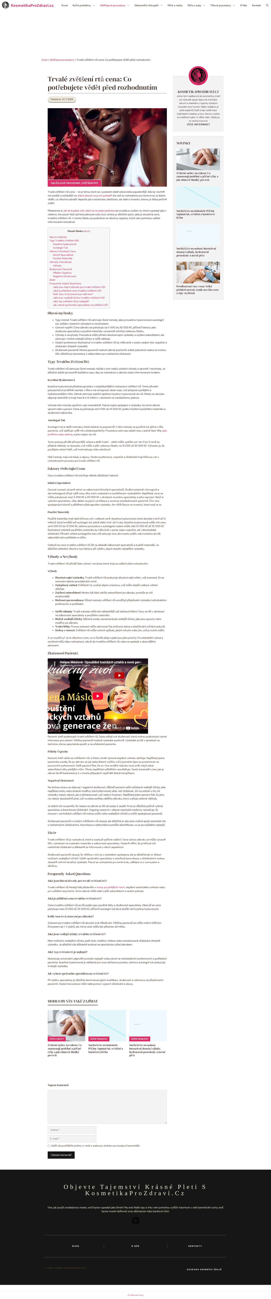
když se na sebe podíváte (100, 210)
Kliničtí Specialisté (63, 255)
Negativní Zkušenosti (64, 276)
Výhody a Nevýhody (60, 262)
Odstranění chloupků (146, 5)
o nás (135, 1246)
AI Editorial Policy (136, 1295)
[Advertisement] (135, 34)
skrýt (86, 231)
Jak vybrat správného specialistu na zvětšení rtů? (80, 305)
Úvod (64, 5)
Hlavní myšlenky (58, 237)
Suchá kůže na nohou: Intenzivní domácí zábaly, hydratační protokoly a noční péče (147, 1050)
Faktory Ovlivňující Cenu (62, 251)
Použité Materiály (62, 258)
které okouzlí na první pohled (94, 195)
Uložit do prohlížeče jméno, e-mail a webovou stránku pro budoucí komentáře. (95, 1145)
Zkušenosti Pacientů (60, 269)
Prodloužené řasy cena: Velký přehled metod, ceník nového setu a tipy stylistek (197, 289)
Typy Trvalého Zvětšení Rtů (64, 240)
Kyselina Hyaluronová (64, 244)
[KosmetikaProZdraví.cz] (5, 5)
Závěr (52, 279)
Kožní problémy (82, 5)
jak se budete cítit (74, 210)
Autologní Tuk (60, 247)
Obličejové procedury (112, 5)
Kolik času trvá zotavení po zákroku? (73, 294)
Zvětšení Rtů (89, 183)
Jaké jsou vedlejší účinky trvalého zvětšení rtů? (79, 297)
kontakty (195, 1246)
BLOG (75, 1246)
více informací (198, 124)
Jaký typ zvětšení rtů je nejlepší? (71, 301)
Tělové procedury (220, 5)
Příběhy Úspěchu (62, 272)
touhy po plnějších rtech (111, 887)
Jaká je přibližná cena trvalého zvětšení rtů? (77, 290)
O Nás (243, 5)
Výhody (57, 265)
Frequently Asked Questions (65, 283)
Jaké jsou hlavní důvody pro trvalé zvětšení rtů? (79, 287)
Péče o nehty (175, 5)
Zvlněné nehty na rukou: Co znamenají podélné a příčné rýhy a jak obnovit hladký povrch (65, 1050)
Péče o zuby (194, 5)
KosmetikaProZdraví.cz (32, 5)
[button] (267, 5)
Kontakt (256, 5)
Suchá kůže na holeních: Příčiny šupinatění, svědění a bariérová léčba (105, 1048)
